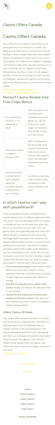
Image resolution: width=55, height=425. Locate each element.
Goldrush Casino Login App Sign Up (19, 89)
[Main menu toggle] (49, 6)
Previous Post (27, 364)
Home (27, 389)
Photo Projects (27, 394)
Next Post (27, 371)
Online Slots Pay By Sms (14, 353)
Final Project (27, 409)
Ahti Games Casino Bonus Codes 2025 (21, 93)
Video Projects (27, 404)
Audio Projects (27, 399)
